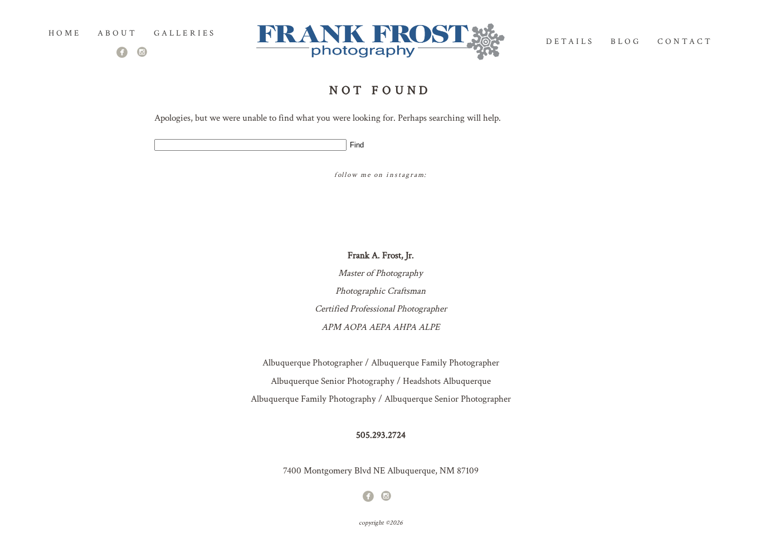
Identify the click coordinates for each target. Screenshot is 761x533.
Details (570, 41)
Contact (684, 41)
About (117, 33)
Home (64, 33)
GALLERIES (184, 33)
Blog (626, 41)
